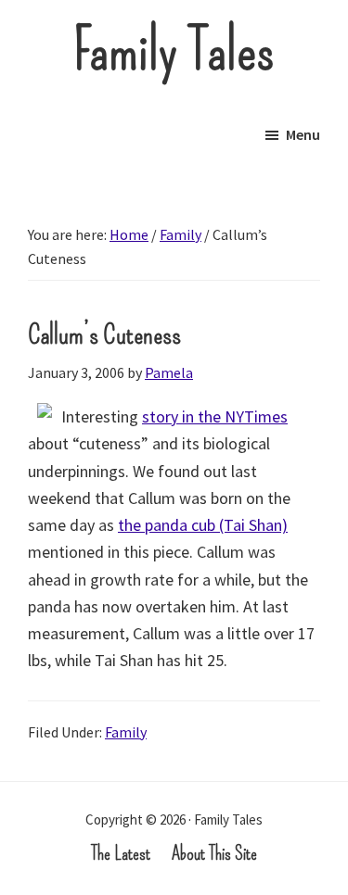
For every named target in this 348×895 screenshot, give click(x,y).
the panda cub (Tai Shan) (203, 525)
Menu (303, 134)
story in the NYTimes (215, 416)
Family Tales (174, 51)
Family (126, 732)
